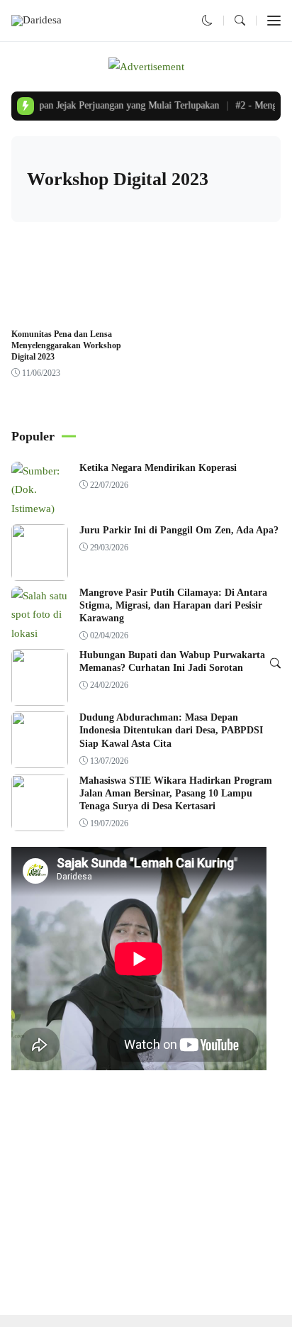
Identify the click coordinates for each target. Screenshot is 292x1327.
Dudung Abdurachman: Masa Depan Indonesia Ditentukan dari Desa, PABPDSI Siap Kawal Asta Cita (171, 730)
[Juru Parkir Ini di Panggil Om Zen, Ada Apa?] (39, 571)
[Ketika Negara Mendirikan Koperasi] (39, 508)
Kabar (32, 311)
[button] (207, 20)
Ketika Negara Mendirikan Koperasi (158, 467)
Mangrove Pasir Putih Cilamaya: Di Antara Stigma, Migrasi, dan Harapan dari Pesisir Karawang (173, 605)
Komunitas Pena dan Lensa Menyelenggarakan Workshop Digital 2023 (66, 345)
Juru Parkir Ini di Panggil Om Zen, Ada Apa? (179, 530)
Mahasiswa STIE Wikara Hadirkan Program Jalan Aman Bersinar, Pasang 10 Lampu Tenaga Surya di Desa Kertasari (175, 793)
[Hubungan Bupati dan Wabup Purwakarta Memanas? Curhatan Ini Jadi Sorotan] (39, 696)
